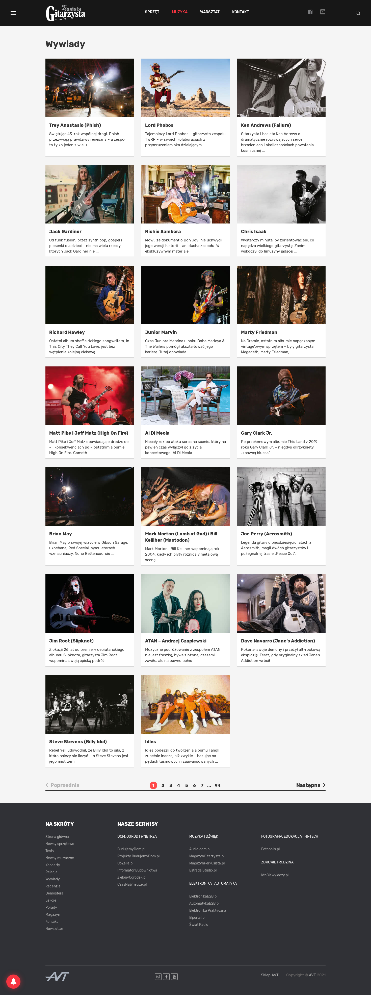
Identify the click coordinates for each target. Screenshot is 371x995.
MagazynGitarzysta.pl (206, 856)
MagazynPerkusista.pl (207, 863)
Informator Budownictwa (137, 870)
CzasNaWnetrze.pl (132, 884)
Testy (49, 851)
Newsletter (54, 929)
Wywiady (52, 879)
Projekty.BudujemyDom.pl (138, 856)
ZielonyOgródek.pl (131, 877)
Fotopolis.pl (270, 849)
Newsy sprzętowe (59, 844)
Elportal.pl (197, 917)
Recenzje (53, 886)
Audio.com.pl (199, 849)
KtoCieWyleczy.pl (274, 875)
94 (218, 785)
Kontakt (240, 12)
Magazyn (52, 914)
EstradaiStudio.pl (203, 870)
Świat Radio (198, 925)
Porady (51, 907)
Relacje (51, 872)
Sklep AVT (270, 975)
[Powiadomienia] (13, 982)
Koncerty (52, 865)
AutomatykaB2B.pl (204, 903)
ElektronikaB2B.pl (203, 896)
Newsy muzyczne (59, 858)
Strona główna (57, 837)
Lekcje (50, 900)
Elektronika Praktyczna (207, 910)
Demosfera (54, 893)
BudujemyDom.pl (131, 849)
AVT (312, 975)
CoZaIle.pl (125, 863)
